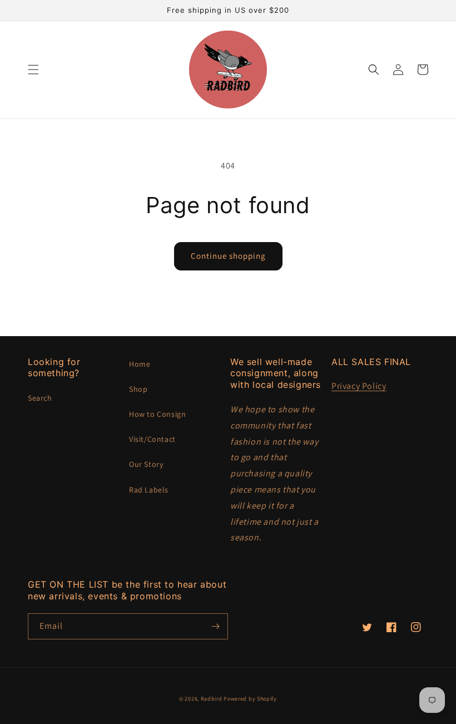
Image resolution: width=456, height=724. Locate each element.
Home (139, 364)
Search (40, 398)
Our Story (146, 464)
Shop (138, 389)
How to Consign (157, 414)
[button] (33, 69)
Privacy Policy (358, 386)
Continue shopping (228, 255)
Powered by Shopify (250, 698)
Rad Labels (148, 490)
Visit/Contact (152, 439)
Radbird (211, 698)
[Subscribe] (215, 626)
